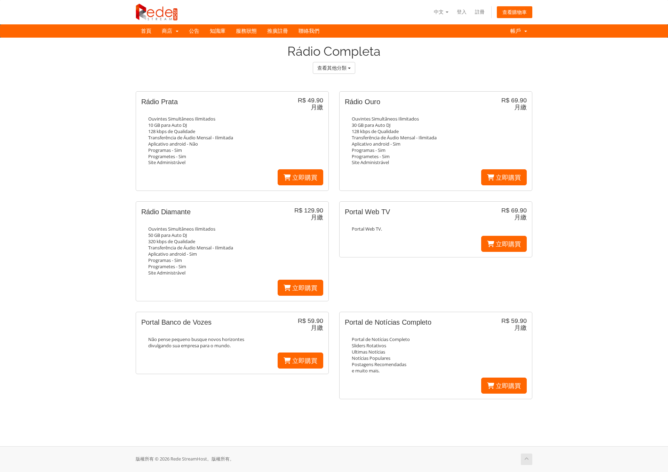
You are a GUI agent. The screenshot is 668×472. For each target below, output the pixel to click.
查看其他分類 (332, 67)
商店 (168, 31)
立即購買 (304, 177)
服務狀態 (246, 31)
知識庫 (217, 31)
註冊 (480, 11)
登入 (462, 11)
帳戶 (517, 31)
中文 (439, 11)
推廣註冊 (277, 31)
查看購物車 (514, 12)
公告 (194, 31)
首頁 (146, 31)
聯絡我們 (309, 31)
